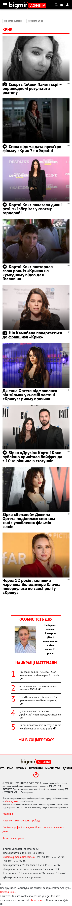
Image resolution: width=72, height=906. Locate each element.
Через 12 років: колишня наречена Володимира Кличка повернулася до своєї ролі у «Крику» (31, 586)
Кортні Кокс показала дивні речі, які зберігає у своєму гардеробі (32, 208)
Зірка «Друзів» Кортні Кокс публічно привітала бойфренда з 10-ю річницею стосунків (32, 456)
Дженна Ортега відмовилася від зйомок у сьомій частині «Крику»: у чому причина (30, 394)
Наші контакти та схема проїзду (21, 820)
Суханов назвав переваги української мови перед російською (40, 712)
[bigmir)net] (19, 5)
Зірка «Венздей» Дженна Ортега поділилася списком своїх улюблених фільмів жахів (29, 520)
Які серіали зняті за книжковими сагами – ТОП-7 (38, 687)
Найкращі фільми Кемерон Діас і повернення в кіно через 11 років (39, 673)
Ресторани (36, 768)
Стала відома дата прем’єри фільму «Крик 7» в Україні (32, 148)
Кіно (10, 768)
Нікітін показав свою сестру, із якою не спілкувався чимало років (40, 726)
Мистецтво (52, 768)
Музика (21, 768)
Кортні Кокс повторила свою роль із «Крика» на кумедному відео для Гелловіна (28, 273)
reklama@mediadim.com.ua (19, 856)
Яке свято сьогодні (13, 20)
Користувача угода (13, 838)
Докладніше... (8, 892)
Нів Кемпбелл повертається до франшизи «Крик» (32, 335)
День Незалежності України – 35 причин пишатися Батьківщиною (38, 698)
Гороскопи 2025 (35, 20)
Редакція (8, 813)
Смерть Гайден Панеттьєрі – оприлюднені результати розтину (32, 88)
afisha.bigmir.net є (13, 801)
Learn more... (38, 900)
